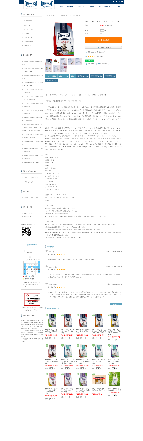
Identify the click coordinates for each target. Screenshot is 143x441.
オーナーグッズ (28, 29)
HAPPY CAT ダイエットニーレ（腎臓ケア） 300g (114, 361)
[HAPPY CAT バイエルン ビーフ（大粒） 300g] (83, 326)
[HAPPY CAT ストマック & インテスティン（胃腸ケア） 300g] (68, 356)
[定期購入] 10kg (52, 80)
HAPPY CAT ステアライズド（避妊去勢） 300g (52, 361)
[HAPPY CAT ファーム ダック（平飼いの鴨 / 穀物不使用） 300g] (99, 326)
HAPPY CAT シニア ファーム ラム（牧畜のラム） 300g (83, 389)
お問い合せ (81, 6)
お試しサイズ (28, 37)
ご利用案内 (70, 6)
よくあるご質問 (27, 55)
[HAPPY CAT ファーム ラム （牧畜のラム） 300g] (52, 326)
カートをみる (118, 6)
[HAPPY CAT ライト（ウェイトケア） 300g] (99, 356)
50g (48, 76)
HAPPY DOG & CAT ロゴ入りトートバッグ (114, 389)
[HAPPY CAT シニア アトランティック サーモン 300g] (68, 385)
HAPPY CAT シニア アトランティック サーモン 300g (68, 389)
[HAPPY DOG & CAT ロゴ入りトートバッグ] (114, 385)
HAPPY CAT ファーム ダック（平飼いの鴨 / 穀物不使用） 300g (99, 330)
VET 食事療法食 (28, 41)
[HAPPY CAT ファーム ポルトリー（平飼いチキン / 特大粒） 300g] (115, 326)
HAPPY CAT (54, 15)
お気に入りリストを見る (31, 198)
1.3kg (60, 76)
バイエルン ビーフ (75, 15)
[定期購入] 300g (83, 76)
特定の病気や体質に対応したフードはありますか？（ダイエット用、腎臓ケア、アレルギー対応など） (32, 127)
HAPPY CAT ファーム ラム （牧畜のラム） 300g (52, 330)
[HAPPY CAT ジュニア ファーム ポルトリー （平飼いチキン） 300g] (52, 385)
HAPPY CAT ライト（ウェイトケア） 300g (98, 361)
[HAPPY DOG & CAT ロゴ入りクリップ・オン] (99, 383)
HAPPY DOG (28, 21)
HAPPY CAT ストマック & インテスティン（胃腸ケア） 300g (68, 361)
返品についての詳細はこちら (96, 52)
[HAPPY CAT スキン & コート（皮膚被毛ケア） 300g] (83, 356)
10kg (72, 76)
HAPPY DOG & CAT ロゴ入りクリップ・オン (98, 389)
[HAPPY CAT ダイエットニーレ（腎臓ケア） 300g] (115, 356)
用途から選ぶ (28, 45)
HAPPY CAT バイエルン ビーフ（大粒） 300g (83, 330)
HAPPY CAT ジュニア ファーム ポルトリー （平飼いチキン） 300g (52, 390)
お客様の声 (91, 6)
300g (54, 76)
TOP (61, 6)
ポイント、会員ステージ (31, 178)
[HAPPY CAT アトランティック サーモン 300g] (68, 326)
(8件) (101, 56)
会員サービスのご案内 (29, 171)
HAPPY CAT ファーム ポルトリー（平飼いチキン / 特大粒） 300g (115, 331)
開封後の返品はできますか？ (32, 162)
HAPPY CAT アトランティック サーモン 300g (67, 330)
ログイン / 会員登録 (104, 6)
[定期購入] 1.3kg (96, 76)
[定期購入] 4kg (110, 76)
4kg (67, 76)
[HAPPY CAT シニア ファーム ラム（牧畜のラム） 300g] (83, 385)
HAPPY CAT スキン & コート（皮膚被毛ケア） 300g (83, 361)
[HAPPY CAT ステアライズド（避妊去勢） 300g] (52, 356)
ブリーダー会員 (28, 182)
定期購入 (26, 33)
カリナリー (64, 15)
